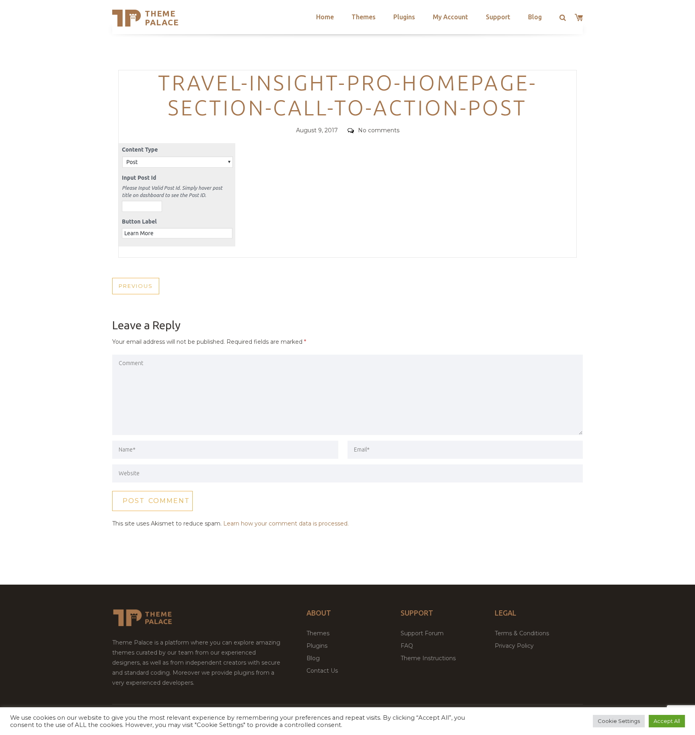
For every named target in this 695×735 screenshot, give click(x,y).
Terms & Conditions (522, 633)
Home (325, 17)
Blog (535, 17)
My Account (450, 17)
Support (498, 17)
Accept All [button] (667, 721)
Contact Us (322, 670)
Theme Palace (162, 18)
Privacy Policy (514, 645)
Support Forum (422, 633)
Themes (364, 17)
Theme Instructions (428, 658)
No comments (378, 130)
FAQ (407, 645)
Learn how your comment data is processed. (286, 523)
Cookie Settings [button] (619, 721)
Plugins (404, 17)
